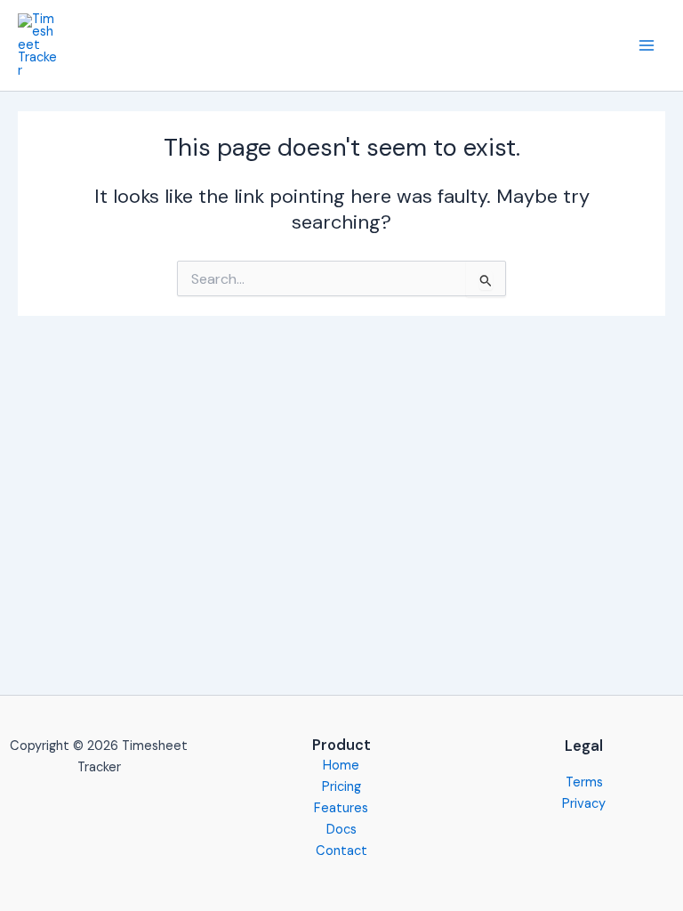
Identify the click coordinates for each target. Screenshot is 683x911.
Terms (584, 782)
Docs (341, 829)
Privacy (584, 803)
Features (341, 808)
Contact (341, 850)
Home (341, 765)
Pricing (341, 786)
